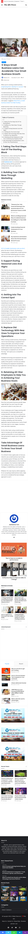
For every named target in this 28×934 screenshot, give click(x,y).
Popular (7, 663)
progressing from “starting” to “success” (12, 86)
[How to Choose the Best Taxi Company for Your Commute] (6, 678)
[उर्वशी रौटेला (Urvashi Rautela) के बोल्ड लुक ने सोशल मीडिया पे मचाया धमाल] (6, 692)
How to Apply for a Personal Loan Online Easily (7, 616)
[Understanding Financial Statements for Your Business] (5, 229)
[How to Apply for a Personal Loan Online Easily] (7, 609)
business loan (8, 162)
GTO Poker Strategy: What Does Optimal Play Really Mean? (7, 797)
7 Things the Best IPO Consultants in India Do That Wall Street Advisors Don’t (7, 600)
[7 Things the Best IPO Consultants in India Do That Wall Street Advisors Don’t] (7, 593)
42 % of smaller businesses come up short (13, 248)
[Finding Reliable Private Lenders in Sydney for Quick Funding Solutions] (21, 609)
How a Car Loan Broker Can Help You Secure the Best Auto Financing (21, 600)
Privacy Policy (17, 921)
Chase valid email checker (18, 683)
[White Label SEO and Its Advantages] (6, 701)
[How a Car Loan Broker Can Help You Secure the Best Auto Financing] (21, 593)
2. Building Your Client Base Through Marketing (12, 125)
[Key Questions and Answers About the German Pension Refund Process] (5, 238)
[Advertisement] (14, 23)
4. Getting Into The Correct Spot (11, 131)
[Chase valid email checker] (6, 685)
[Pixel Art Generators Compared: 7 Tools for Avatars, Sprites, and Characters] (7, 773)
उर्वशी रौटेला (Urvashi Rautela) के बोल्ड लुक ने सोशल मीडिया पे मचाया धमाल (17, 692)
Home (4, 59)
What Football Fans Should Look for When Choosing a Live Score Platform (20, 781)
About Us (4, 921)
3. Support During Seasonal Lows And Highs (12, 129)
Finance (8, 59)
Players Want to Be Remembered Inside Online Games (20, 797)
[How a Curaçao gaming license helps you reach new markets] (5, 888)
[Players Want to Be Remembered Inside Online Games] (21, 791)
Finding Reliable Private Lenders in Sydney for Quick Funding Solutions (20, 617)
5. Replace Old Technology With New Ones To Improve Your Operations (14, 134)
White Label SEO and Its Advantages (18, 699)
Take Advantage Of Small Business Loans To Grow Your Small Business (13, 141)
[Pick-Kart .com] (10, 5)
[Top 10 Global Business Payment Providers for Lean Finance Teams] (23, 894)
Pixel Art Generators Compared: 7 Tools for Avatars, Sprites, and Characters (7, 781)
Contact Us (10, 921)
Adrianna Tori (6, 77)
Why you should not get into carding (18, 669)
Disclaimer (23, 921)
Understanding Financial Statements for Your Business (18, 229)
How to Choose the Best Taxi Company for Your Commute (18, 677)
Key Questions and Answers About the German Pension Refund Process (19, 238)
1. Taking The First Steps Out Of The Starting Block (12, 122)
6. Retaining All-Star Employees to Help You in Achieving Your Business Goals (13, 138)
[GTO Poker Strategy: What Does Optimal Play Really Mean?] (7, 791)
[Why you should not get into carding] (6, 671)
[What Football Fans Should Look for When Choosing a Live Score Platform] (21, 773)
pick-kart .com (14, 923)
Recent (21, 663)
